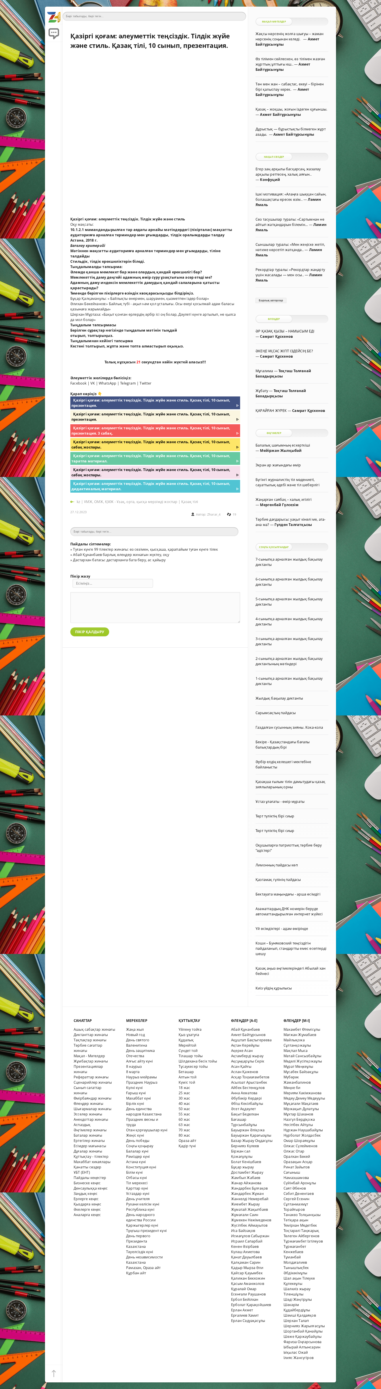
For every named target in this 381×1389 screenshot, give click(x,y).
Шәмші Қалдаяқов (300, 1315)
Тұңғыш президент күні (146, 1230)
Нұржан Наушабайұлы (303, 1130)
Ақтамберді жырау (247, 1055)
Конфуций (270, 179)
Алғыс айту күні (139, 1061)
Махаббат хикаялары (92, 1161)
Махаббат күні (138, 1098)
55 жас (184, 1114)
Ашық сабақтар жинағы (94, 1029)
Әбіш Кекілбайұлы (247, 1103)
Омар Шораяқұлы (299, 1140)
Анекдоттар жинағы (91, 1119)
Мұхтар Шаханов (298, 1114)
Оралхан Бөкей (297, 1156)
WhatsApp (107, 383)
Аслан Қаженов (244, 1071)
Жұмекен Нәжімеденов (251, 1220)
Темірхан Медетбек (300, 1225)
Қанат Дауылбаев (246, 1257)
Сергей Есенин (297, 1198)
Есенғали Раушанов (248, 1294)
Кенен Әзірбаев (245, 1246)
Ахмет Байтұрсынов (248, 1034)
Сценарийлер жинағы (93, 1082)
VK (92, 383)
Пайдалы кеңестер (90, 1177)
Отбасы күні (136, 1177)
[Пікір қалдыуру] (54, 33)
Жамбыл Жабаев (245, 1177)
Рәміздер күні (138, 1156)
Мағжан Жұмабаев (300, 1034)
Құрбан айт (136, 1273)
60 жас (184, 1119)
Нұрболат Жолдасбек (302, 1135)
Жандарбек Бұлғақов (249, 1188)
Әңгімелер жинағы (90, 1130)
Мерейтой (187, 1045)
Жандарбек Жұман (247, 1193)
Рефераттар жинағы (91, 1077)
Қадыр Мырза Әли (247, 1267)
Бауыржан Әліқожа (248, 1130)
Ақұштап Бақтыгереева (251, 1040)
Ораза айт (187, 1140)
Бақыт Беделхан (245, 1114)
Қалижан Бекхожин (248, 1278)
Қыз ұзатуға (189, 1034)
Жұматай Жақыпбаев (249, 1209)
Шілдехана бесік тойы (198, 1061)
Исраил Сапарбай (246, 1241)
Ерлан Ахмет (242, 1310)
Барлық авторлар (271, 300)
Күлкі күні (134, 1087)
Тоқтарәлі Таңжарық (301, 1230)
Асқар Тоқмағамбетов (250, 1077)
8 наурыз (134, 1066)
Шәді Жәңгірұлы (298, 1299)
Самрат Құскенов (276, 336)
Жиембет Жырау (245, 1204)
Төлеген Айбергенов (301, 1235)
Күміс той (187, 1082)
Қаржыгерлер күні (142, 1225)
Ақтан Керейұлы (245, 1045)
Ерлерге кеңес (86, 1198)
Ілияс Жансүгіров (299, 1357)
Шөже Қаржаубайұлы (302, 1336)
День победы (137, 1140)
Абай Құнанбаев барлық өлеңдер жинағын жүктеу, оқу (121, 554)
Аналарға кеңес (87, 1214)
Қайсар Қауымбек (247, 1273)
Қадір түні (187, 1145)
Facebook (78, 383)
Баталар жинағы (88, 1135)
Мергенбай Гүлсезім (279, 504)
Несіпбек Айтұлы (298, 1124)
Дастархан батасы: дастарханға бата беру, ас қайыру (119, 559)
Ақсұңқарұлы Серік (247, 1061)
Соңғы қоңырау (139, 1145)
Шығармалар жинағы (92, 1108)
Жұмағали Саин (244, 1214)
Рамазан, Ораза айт (143, 1267)
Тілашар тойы (191, 1055)
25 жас (184, 1093)
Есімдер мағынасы (90, 1145)
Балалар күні (137, 1151)
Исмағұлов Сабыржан (250, 1235)
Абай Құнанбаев (245, 1029)
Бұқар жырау (242, 1167)
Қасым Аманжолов (247, 1283)
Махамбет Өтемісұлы (302, 1029)
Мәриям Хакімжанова (302, 1093)
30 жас (184, 1098)
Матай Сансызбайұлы (302, 1055)
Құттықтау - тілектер (91, 1156)
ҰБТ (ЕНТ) (82, 1172)
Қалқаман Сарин (246, 1262)
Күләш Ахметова (245, 1251)
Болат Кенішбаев (246, 1161)
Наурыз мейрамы (141, 1077)
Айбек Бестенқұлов (248, 1087)
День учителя (138, 1198)
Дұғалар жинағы (88, 1151)
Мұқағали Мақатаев (301, 1103)
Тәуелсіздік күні (139, 1251)
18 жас (184, 1087)
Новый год (135, 1034)
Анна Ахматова (244, 1093)
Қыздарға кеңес (87, 1204)
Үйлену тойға (190, 1029)
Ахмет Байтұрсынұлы (280, 114)
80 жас (184, 1135)
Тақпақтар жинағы (90, 1040)
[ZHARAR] (54, 15)
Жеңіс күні (135, 1135)
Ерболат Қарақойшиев (251, 1304)
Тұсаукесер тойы (193, 1066)
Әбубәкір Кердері (246, 1098)
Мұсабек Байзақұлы (301, 1071)
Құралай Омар (243, 1288)
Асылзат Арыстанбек (249, 1082)
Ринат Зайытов (297, 1167)
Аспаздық (82, 1124)
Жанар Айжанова (246, 1183)
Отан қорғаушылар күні (146, 1130)
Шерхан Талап (296, 1320)
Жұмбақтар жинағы (91, 1061)
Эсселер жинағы (88, 1114)
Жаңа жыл (135, 1029)
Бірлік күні (135, 1103)
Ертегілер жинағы (89, 1140)
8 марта (133, 1071)
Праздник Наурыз (141, 1082)
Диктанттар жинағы (91, 1034)
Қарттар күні (137, 1188)
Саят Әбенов (295, 1188)
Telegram (128, 383)
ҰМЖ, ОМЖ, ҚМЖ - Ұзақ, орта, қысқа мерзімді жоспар (130, 501)
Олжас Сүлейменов (300, 1145)
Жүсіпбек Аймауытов (249, 1225)
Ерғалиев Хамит (245, 1315)
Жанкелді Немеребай (249, 1198)
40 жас (184, 1103)
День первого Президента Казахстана (138, 1241)
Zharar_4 (214, 514)
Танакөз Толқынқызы (302, 1214)
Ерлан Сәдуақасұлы (248, 1320)
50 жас (184, 1108)
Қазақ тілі (189, 501)
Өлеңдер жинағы (88, 1103)
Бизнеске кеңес (87, 1183)
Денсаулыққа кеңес (91, 1188)
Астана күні (136, 1161)
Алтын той (187, 1077)
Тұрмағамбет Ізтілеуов (303, 1241)
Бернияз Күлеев (245, 1145)
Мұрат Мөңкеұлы (298, 1066)
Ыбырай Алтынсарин (302, 1347)
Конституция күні (141, 1167)
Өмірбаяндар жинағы (92, 1098)
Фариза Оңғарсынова (302, 1341)
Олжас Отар (294, 1151)
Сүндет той (188, 1050)
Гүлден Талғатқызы (293, 524)
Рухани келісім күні (142, 1204)
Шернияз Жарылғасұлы (304, 1325)
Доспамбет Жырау (247, 1172)
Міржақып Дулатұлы (301, 1108)
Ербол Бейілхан (244, 1299)
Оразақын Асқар (298, 1161)
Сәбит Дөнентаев (299, 1193)
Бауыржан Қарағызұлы (251, 1135)
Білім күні (134, 1172)
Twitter (145, 383)
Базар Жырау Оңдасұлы (252, 1140)
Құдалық (186, 1040)
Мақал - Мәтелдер (89, 1055)
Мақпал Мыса (296, 1050)
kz (79, 501)
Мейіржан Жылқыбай (281, 450)
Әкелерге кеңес (87, 1209)
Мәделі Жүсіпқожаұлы (303, 1061)
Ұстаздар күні (137, 1193)
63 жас (184, 1124)
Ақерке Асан (242, 1050)
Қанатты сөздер (87, 1167)
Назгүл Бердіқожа (299, 1119)
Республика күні (140, 1209)
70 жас (184, 1130)
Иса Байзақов (243, 1230)
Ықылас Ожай (296, 1352)
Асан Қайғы (241, 1066)
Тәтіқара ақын (296, 1220)
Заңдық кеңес (85, 1193)
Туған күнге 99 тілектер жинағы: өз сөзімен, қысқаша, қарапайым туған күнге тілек (145, 549)
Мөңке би (292, 1087)
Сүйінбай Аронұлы (300, 1183)
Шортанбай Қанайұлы (303, 1331)
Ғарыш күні (136, 1093)
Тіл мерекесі (137, 1183)
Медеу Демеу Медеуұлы (304, 1098)
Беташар (186, 1071)
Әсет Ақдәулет (243, 1108)
